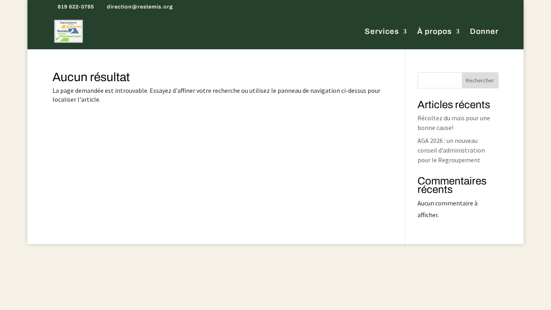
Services (382, 32)
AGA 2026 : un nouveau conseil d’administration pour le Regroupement (451, 150)
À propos (434, 32)
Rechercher (480, 80)
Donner (484, 32)
